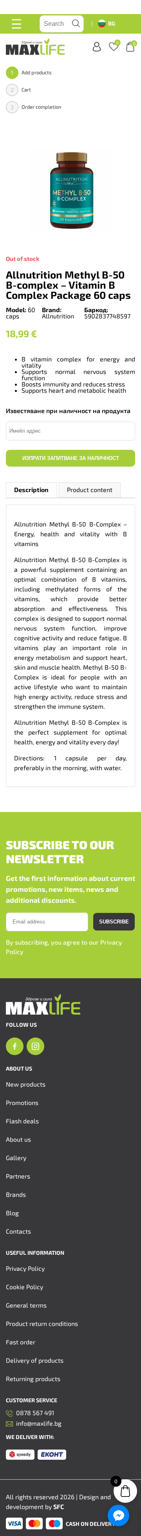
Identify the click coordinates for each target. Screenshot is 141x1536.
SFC (58, 1506)
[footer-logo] (43, 1012)
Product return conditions (42, 1323)
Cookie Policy (24, 1286)
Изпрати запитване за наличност (70, 458)
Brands (16, 1194)
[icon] (15, 1046)
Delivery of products (34, 1360)
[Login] (97, 47)
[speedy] (20, 1455)
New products (25, 1084)
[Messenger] (118, 1515)
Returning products (33, 1378)
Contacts (18, 1231)
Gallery (16, 1157)
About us (18, 1139)
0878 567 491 (35, 1413)
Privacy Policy (25, 1268)
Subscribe (114, 922)
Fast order (20, 1342)
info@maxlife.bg (38, 1423)
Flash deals (22, 1121)
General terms (26, 1305)
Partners (18, 1176)
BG (111, 23)
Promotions (22, 1102)
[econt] (52, 1455)
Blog (12, 1212)
